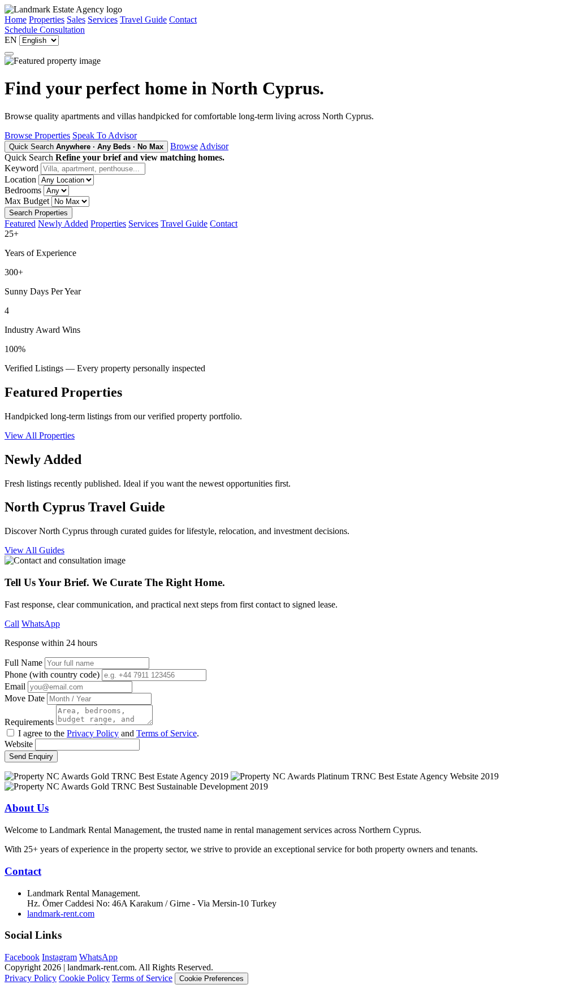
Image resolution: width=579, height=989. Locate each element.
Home (16, 19)
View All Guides (34, 550)
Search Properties (38, 213)
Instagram (59, 957)
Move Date (25, 698)
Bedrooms (23, 190)
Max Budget (27, 201)
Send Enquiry (31, 756)
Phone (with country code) (52, 674)
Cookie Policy (84, 978)
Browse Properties (37, 135)
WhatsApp (40, 623)
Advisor (214, 146)
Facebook (22, 957)
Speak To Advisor (104, 135)
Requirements (29, 722)
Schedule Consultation (45, 29)
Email (15, 686)
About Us (27, 808)
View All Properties (40, 435)
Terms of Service (166, 733)
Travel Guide (143, 19)
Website (19, 744)
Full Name (23, 662)
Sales (76, 19)
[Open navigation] (9, 53)
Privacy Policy (93, 733)
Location (20, 179)
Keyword (21, 168)
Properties (46, 19)
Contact (183, 19)
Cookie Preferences (211, 978)
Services (103, 19)
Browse (184, 146)
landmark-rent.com (60, 913)
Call (12, 623)
